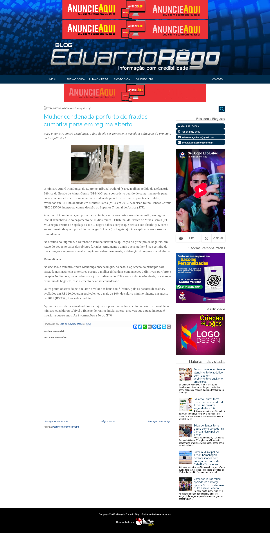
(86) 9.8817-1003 (190, 126)
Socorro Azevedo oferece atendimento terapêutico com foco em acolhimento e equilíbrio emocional (202, 381)
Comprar (217, 238)
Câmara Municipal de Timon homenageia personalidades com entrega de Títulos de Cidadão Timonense (202, 462)
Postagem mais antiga (159, 421)
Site (191, 238)
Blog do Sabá (122, 79)
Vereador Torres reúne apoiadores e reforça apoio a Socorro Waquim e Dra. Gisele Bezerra (201, 488)
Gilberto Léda (144, 79)
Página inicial (108, 421)
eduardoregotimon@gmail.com (198, 137)
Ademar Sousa (76, 79)
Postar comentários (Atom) (65, 427)
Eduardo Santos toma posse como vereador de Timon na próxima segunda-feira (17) (202, 409)
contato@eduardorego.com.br (197, 142)
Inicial (53, 79)
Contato (217, 79)
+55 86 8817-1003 (191, 132)
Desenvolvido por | (126, 522)
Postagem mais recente (56, 421)
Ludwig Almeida (98, 79)
